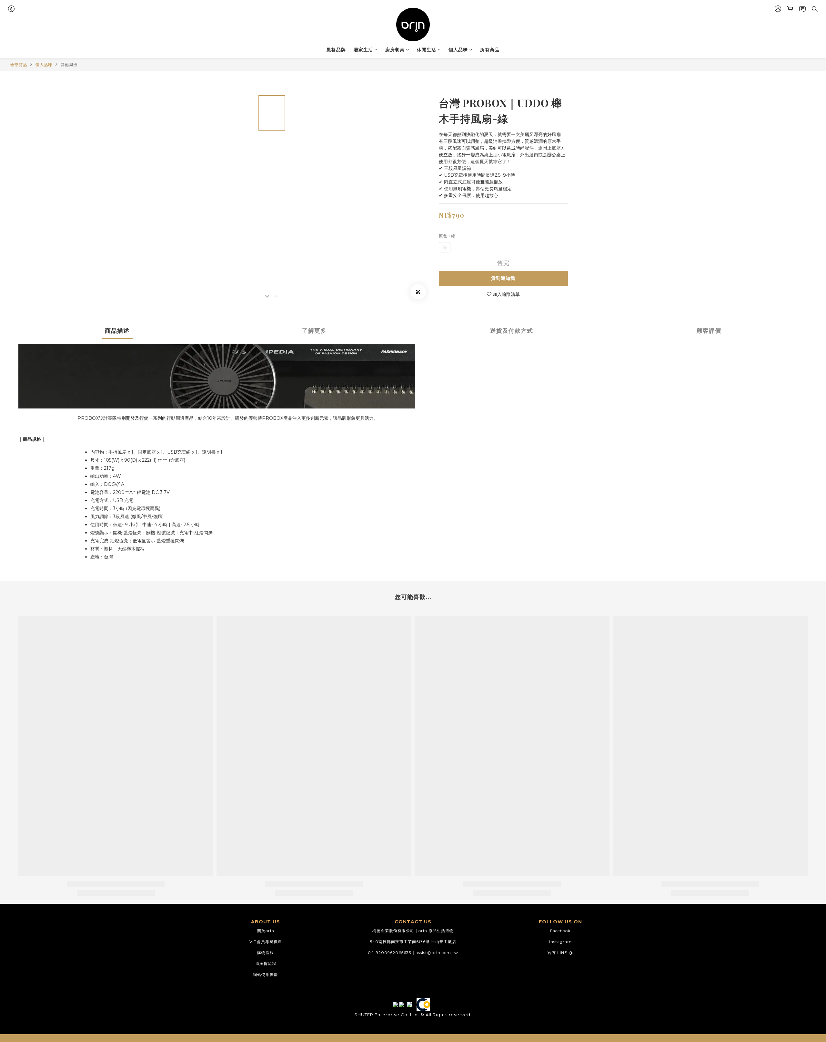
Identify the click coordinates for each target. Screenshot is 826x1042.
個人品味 (458, 50)
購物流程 (265, 952)
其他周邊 (69, 64)
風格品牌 (336, 50)
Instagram (560, 941)
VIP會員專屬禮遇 (265, 941)
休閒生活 (426, 50)
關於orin (265, 930)
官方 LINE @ (560, 952)
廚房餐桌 (395, 50)
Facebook (560, 930)
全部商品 (18, 64)
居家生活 (363, 50)
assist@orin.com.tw (437, 952)
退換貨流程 (265, 963)
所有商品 (489, 50)
